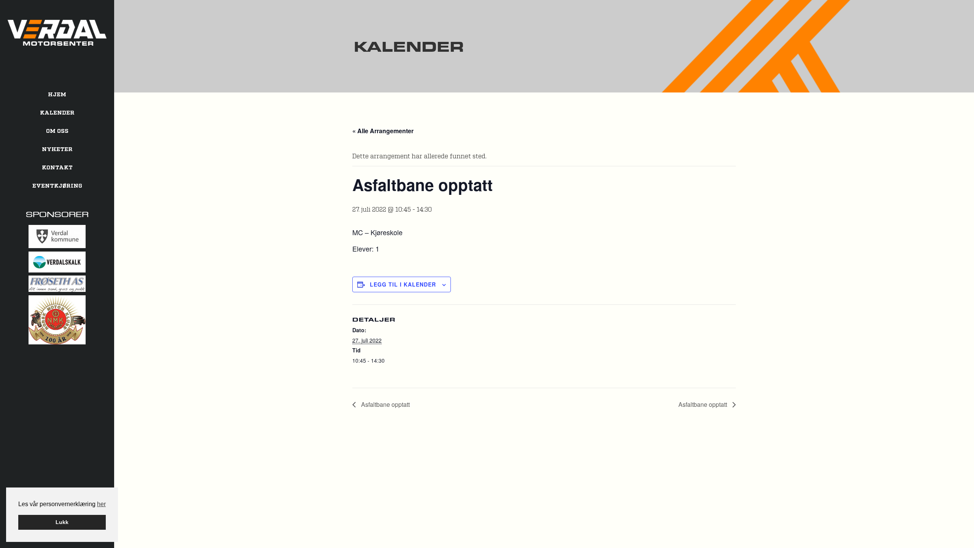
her (101, 504)
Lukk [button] (62, 522)
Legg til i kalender (403, 284)
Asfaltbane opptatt (385, 404)
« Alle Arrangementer (383, 130)
